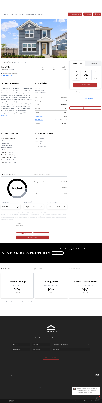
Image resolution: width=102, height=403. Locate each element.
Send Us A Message (51, 357)
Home (29, 337)
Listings (34, 337)
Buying (39, 337)
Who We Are (65, 337)
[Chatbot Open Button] (97, 398)
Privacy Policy (78, 400)
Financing (50, 337)
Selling (44, 337)
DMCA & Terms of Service (89, 400)
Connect (72, 337)
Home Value (58, 337)
